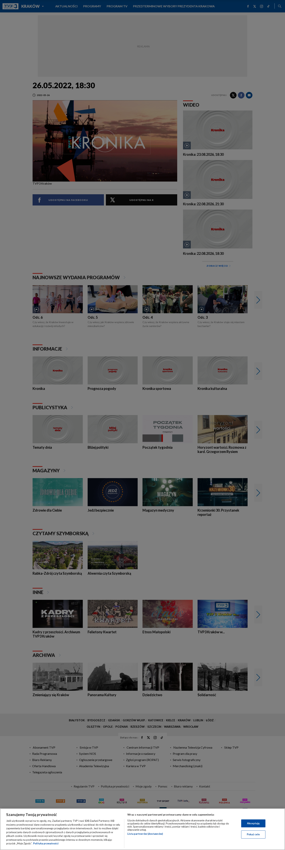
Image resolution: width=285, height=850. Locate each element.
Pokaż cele (253, 834)
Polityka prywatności (46, 843)
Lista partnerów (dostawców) (145, 833)
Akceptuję (253, 823)
